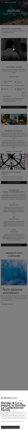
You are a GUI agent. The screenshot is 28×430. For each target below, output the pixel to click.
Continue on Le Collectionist (10, 427)
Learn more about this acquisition (17, 418)
